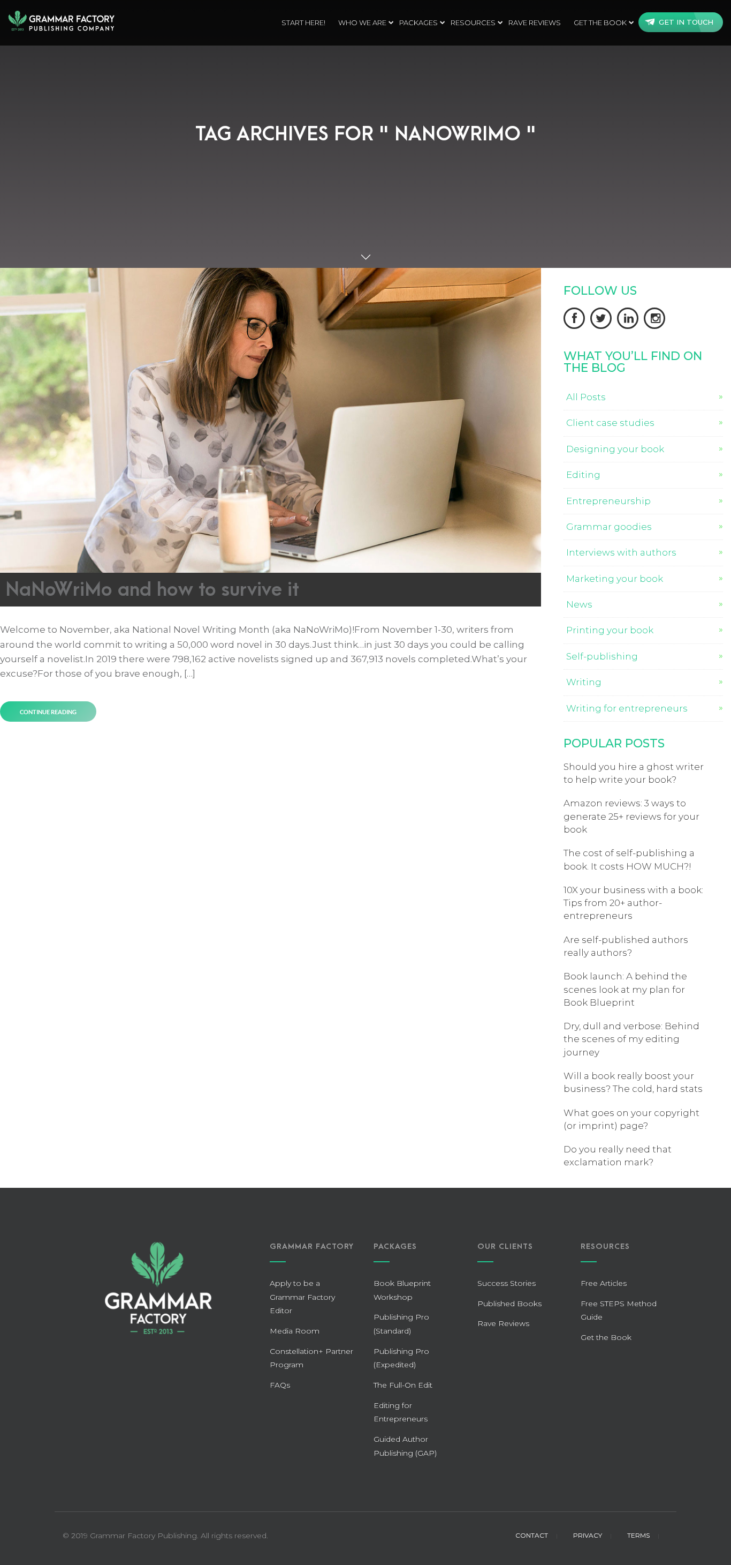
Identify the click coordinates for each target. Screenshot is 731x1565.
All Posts (586, 397)
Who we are (362, 22)
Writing (583, 682)
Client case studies (610, 422)
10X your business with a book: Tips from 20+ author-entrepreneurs (633, 903)
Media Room (294, 1331)
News (579, 604)
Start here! (303, 22)
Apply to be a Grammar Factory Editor (302, 1296)
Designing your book (615, 449)
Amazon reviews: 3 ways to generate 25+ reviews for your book (631, 816)
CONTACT (531, 1535)
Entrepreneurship (608, 501)
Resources (473, 22)
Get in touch (686, 22)
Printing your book (609, 630)
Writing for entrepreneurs (627, 708)
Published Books (509, 1303)
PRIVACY (587, 1535)
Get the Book (600, 22)
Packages (418, 22)
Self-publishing (602, 656)
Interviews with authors (621, 552)
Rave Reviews (503, 1323)
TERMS (638, 1535)
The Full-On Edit (403, 1385)
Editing (583, 474)
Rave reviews (534, 22)
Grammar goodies (609, 526)
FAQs (280, 1385)
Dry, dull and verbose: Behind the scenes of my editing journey (631, 1039)
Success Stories (506, 1283)
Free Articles (604, 1283)
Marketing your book (614, 578)
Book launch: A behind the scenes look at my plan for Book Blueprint (625, 989)
